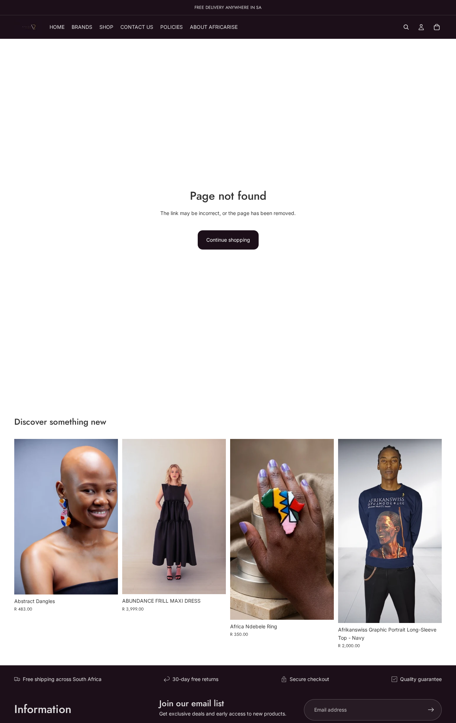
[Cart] (437, 27)
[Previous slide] (133, 516)
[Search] (406, 27)
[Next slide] (215, 516)
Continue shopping (228, 240)
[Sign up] (431, 709)
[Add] (106, 583)
